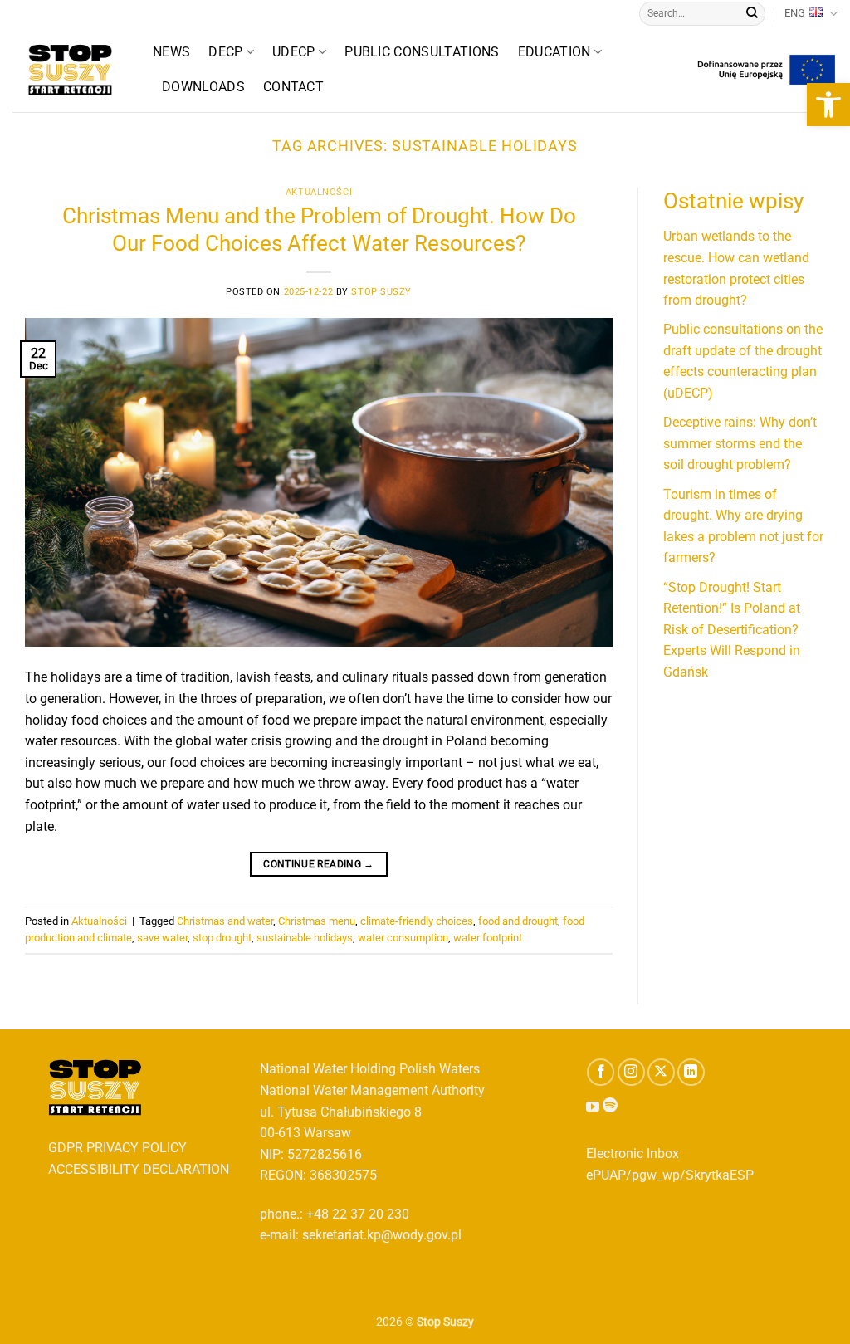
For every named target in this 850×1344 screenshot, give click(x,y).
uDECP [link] (293, 52)
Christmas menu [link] (316, 921)
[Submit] (752, 14)
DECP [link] (225, 52)
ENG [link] (794, 13)
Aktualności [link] (319, 192)
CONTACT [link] (293, 87)
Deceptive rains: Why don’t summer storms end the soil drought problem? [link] (740, 443)
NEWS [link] (171, 52)
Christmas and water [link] (225, 921)
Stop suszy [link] (381, 291)
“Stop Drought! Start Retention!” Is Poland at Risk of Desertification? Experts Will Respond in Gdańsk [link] (731, 629)
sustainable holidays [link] (304, 937)
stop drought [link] (222, 937)
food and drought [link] (518, 921)
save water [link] (162, 937)
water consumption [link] (403, 937)
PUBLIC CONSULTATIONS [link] (421, 52)
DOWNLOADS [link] (203, 87)
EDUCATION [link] (554, 52)
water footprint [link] (487, 937)
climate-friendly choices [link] (416, 921)
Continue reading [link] (318, 864)
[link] (828, 104)
